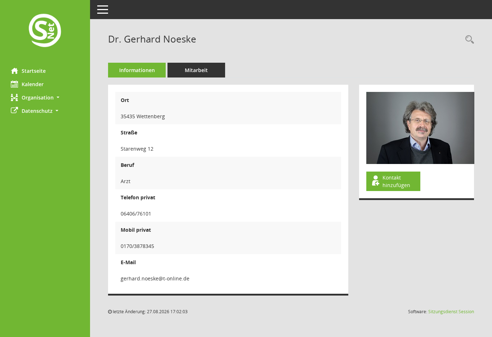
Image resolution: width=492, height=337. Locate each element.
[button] (45, 97)
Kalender (33, 84)
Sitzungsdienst (451, 312)
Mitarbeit (196, 70)
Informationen (137, 70)
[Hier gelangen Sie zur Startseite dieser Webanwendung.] (45, 31)
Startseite (34, 70)
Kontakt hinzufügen (396, 181)
